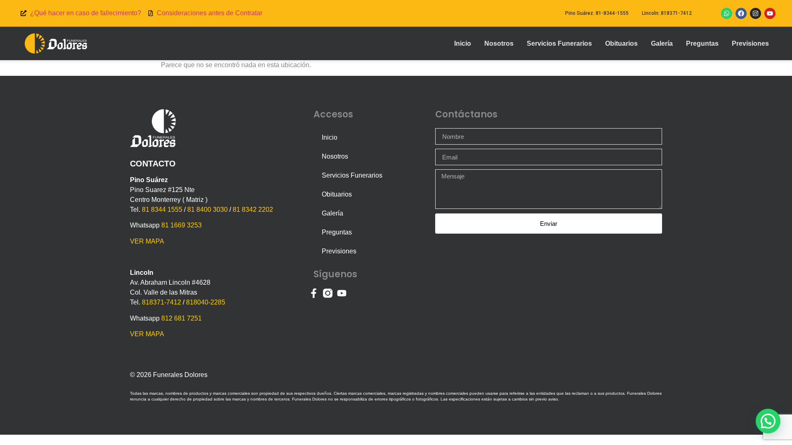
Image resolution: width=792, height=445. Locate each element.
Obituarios (621, 43)
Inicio (462, 43)
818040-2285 (205, 302)
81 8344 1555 (162, 209)
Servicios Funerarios (559, 43)
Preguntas (702, 43)
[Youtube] (770, 13)
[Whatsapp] (726, 13)
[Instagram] (755, 13)
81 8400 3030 (207, 209)
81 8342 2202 (253, 209)
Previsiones (750, 43)
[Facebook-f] (313, 293)
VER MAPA (147, 241)
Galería (662, 43)
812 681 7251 (181, 318)
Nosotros (499, 43)
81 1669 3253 (181, 225)
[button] (768, 421)
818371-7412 (161, 302)
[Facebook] (741, 13)
